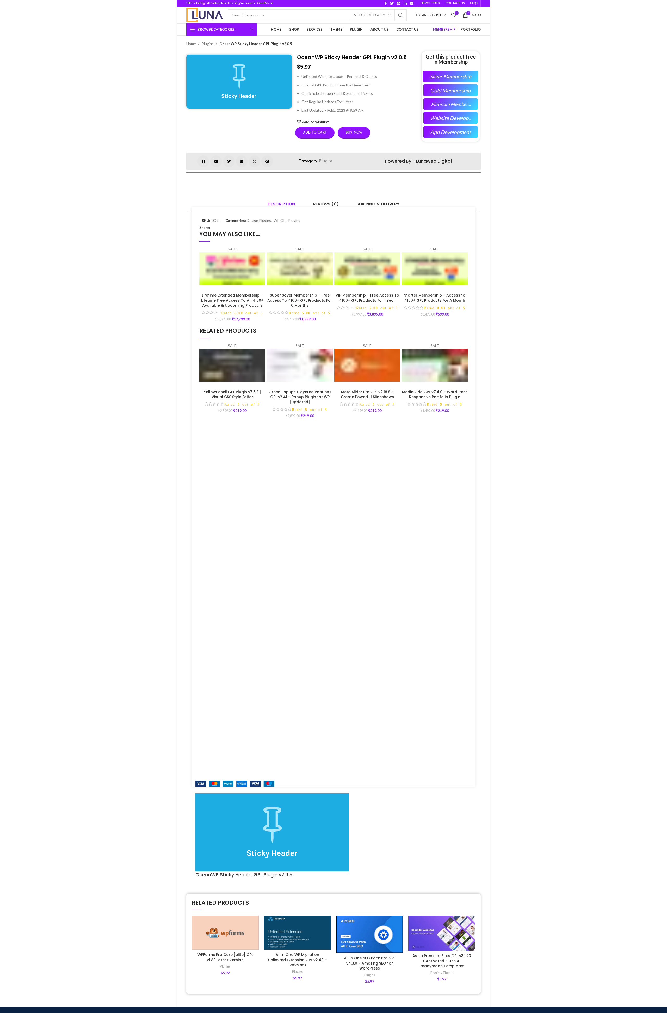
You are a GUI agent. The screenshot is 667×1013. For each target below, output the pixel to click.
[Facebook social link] (385, 3)
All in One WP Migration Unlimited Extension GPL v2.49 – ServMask (297, 959)
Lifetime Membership (354, 754)
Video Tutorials (207, 763)
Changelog (204, 754)
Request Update (209, 772)
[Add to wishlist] (254, 924)
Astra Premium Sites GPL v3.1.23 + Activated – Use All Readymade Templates (441, 960)
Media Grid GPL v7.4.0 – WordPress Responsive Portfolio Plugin (434, 394)
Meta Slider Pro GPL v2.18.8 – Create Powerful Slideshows (367, 394)
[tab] (281, 204)
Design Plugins (259, 220)
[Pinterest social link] (398, 3)
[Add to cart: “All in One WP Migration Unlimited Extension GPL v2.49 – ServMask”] (327, 936)
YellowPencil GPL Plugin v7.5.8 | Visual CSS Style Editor (232, 394)
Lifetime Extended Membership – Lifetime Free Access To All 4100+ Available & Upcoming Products (232, 300)
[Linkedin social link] (405, 3)
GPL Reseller (348, 763)
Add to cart (315, 132)
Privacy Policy (278, 763)
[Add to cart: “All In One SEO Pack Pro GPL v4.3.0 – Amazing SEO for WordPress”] (399, 936)
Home (191, 43)
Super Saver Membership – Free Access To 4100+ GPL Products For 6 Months (299, 300)
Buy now (353, 132)
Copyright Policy (280, 754)
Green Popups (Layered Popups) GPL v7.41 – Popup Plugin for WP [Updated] (300, 397)
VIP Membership (351, 745)
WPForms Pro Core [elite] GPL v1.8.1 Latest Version (225, 957)
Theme (448, 973)
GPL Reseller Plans (210, 745)
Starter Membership (353, 727)
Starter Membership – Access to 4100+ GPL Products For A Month (434, 298)
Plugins (208, 43)
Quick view (261, 266)
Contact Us (276, 736)
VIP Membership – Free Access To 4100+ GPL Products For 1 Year (367, 298)
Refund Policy (278, 745)
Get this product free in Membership (450, 59)
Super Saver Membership (357, 736)
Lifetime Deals (207, 727)
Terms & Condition (282, 772)
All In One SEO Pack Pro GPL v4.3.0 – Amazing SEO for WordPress (369, 963)
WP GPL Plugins (287, 220)
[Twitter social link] (391, 3)
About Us (274, 727)
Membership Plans (210, 736)
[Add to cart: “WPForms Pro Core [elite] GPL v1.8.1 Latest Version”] (254, 936)
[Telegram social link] (411, 3)
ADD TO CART (261, 255)
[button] (203, 161)
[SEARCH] (401, 15)
